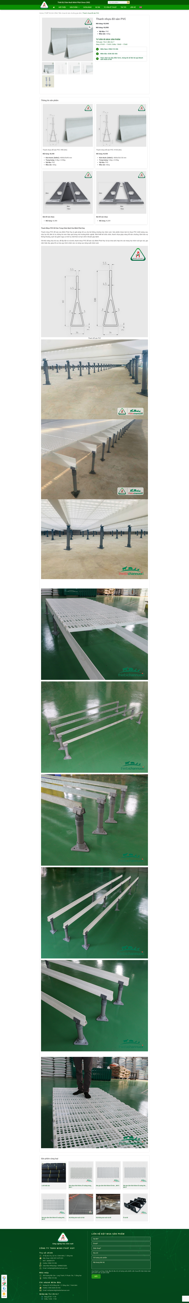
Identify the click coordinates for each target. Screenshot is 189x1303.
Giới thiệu (62, 7)
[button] (89, 27)
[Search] (128, 2)
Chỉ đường (4, 1285)
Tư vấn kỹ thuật (110, 7)
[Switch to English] (141, 7)
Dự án (97, 7)
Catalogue (87, 7)
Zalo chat (4, 1291)
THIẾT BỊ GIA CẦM (51, 13)
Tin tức (123, 7)
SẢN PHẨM (73, 7)
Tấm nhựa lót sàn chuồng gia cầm (70, 13)
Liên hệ (133, 7)
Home (41, 13)
